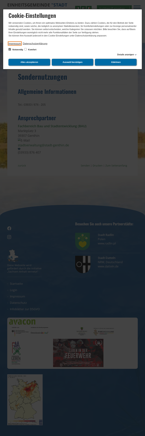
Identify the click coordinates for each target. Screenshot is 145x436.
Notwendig (18, 49)
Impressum (14, 43)
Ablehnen (116, 62)
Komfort (32, 49)
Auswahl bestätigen (72, 62)
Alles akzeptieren (29, 62)
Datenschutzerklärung (35, 43)
